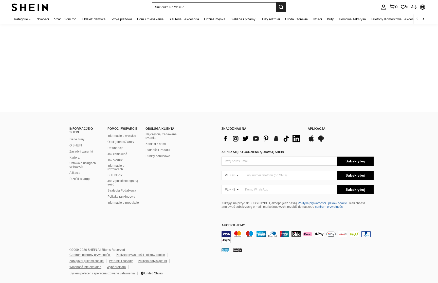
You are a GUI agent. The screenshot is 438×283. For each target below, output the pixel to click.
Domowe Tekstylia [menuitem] (352, 19)
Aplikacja (316, 128)
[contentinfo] (298, 237)
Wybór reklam (116, 267)
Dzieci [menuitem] (317, 19)
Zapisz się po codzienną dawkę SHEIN (253, 152)
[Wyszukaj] (281, 7)
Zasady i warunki (81, 151)
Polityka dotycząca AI (152, 261)
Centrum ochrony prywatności (90, 255)
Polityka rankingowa (121, 196)
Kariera (74, 157)
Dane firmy (76, 139)
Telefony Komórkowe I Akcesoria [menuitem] (395, 19)
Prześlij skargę (79, 179)
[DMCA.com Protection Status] (237, 250)
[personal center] (383, 7)
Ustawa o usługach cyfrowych (82, 164)
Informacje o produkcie (123, 202)
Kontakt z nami (155, 144)
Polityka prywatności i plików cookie (322, 203)
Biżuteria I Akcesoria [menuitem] (184, 19)
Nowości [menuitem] (42, 19)
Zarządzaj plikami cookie (86, 261)
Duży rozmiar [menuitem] (270, 19)
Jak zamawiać (117, 154)
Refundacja (115, 148)
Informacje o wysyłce (121, 136)
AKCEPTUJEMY (233, 225)
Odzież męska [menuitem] (214, 19)
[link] (393, 7)
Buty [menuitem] (330, 19)
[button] (414, 7)
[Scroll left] (417, 19)
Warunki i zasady (121, 261)
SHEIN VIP (114, 175)
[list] (262, 138)
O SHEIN (75, 145)
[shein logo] (29, 7)
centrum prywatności (329, 207)
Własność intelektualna (85, 267)
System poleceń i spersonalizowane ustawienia (102, 273)
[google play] (320, 141)
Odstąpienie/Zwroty (120, 142)
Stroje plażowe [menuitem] (121, 19)
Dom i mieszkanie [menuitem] (150, 19)
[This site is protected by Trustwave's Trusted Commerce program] (225, 250)
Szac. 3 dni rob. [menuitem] (65, 19)
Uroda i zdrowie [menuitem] (296, 19)
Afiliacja (74, 173)
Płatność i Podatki (157, 150)
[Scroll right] (423, 19)
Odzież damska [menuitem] (93, 19)
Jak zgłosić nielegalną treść (122, 182)
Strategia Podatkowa (121, 190)
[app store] (311, 141)
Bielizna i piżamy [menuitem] (243, 19)
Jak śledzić (115, 160)
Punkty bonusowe (157, 156)
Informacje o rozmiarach (115, 167)
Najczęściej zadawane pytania (161, 136)
